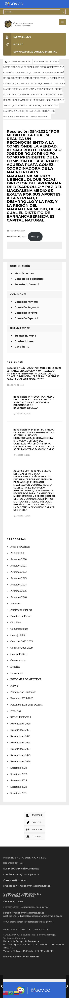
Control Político (18, 654)
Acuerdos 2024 (18, 584)
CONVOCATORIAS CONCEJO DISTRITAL (35, 52)
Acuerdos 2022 (18, 571)
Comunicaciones (19, 628)
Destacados (16, 673)
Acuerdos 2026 (18, 597)
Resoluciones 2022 (21, 62)
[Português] (11, 992)
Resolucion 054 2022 (16, 236)
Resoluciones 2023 (20, 742)
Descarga (35, 236)
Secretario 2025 (18, 786)
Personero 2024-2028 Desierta (26, 704)
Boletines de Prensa (20, 616)
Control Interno (24, 341)
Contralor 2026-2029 (21, 647)
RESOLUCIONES (20, 717)
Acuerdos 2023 (18, 578)
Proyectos (15, 711)
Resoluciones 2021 (20, 729)
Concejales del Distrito (29, 279)
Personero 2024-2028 (21, 698)
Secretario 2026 (18, 793)
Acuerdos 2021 (18, 565)
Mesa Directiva (24, 273)
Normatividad (20, 328)
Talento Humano (25, 335)
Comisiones (18, 294)
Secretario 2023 (18, 774)
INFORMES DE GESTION (25, 679)
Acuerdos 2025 (18, 590)
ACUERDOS (17, 553)
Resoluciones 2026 (20, 761)
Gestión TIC (22, 346)
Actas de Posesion (20, 546)
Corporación (20, 266)
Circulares (15, 622)
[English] (5, 992)
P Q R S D (18, 44)
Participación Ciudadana (23, 692)
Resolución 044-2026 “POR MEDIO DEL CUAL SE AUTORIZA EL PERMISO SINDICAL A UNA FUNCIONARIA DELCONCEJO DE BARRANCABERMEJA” (33, 402)
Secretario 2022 (18, 767)
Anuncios (15, 603)
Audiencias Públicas (21, 609)
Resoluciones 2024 (20, 748)
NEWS (14, 685)
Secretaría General (27, 284)
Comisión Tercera (26, 312)
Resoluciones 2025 (20, 755)
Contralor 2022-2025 (21, 641)
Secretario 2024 (18, 780)
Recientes (15, 361)
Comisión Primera (26, 301)
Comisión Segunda (27, 307)
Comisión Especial (26, 318)
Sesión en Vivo (22, 37)
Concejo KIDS (18, 635)
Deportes (15, 666)
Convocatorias (18, 660)
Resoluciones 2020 (20, 723)
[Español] (17, 992)
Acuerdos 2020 (18, 559)
